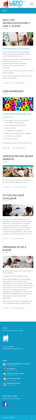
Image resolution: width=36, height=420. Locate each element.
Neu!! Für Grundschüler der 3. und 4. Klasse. (17, 23)
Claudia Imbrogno (19, 83)
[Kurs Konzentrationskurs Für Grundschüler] (18, 39)
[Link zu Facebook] (31, 417)
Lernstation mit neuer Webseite (18, 157)
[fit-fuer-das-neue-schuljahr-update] (18, 210)
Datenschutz (6, 330)
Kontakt (20, 330)
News (5, 11)
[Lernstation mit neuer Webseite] (18, 171)
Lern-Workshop (13, 91)
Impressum (14, 330)
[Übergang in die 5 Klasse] (18, 262)
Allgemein (5, 28)
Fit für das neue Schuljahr (13, 197)
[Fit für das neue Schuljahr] (18, 104)
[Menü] (30, 4)
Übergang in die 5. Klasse (15, 248)
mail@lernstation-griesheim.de (14, 349)
